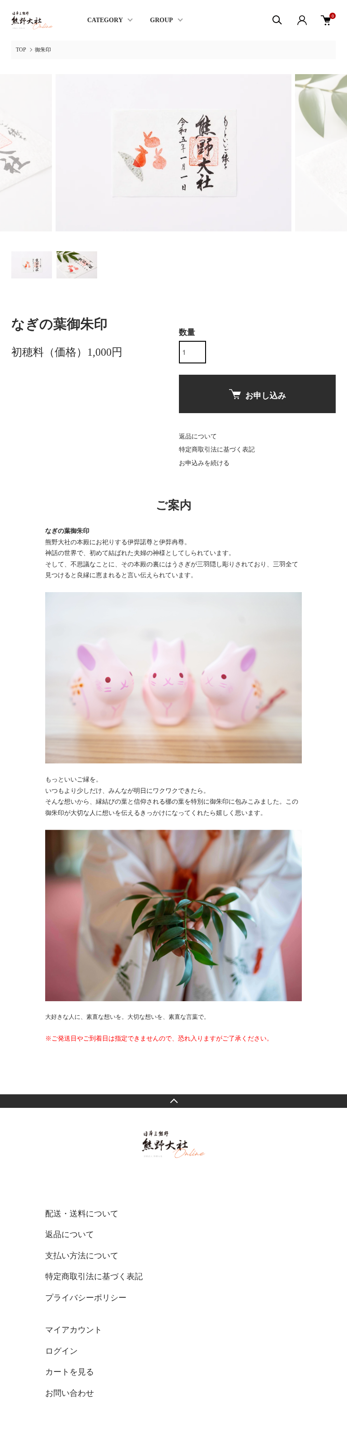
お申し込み (265, 395)
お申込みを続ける (204, 463)
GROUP (161, 20)
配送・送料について (81, 1213)
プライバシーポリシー (86, 1297)
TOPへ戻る (173, 1101)
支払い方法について (81, 1255)
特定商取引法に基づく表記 (217, 449)
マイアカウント (73, 1329)
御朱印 (43, 50)
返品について (198, 436)
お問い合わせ (69, 1393)
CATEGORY (105, 20)
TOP (21, 50)
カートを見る (69, 1371)
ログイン (61, 1351)
